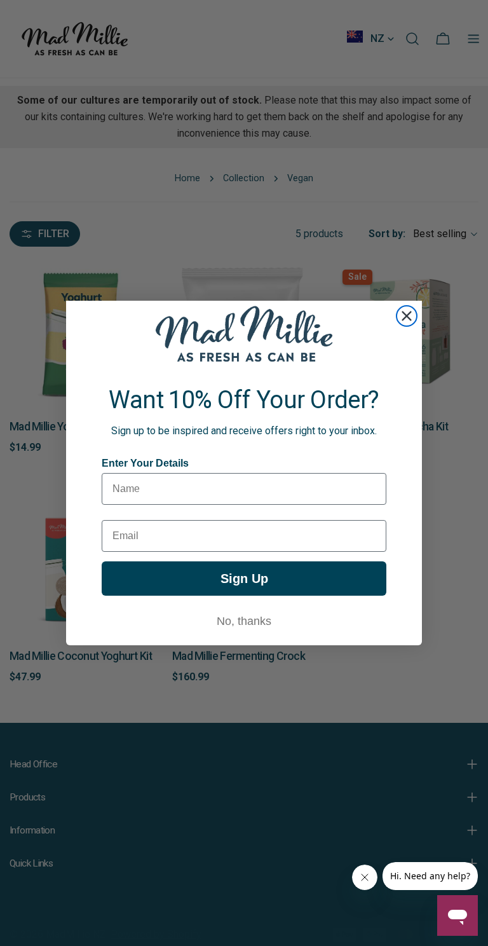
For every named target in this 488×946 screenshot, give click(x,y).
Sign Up (244, 579)
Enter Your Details (145, 463)
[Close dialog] (406, 316)
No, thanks (244, 621)
